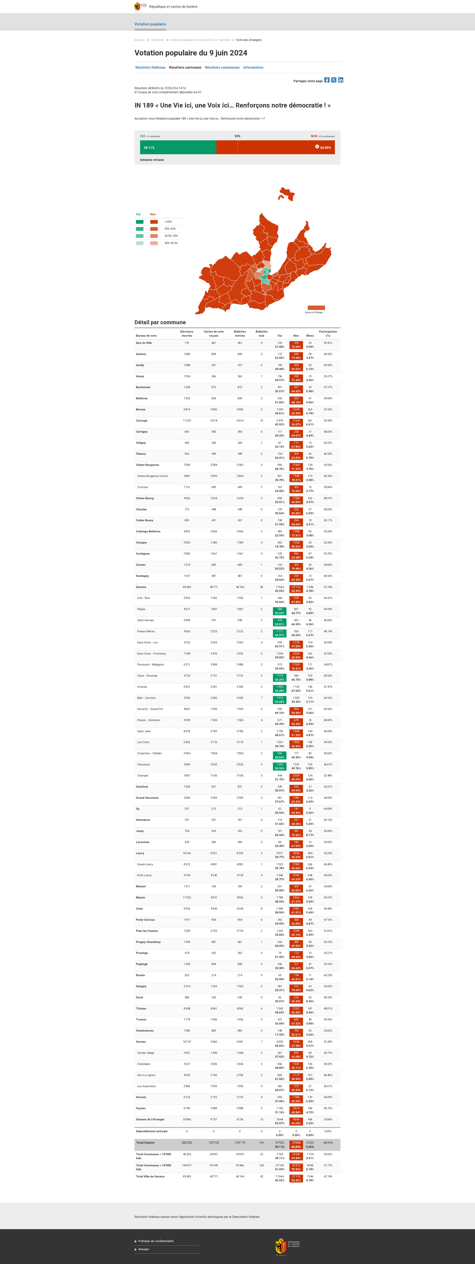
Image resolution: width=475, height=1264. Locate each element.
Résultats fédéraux (150, 67)
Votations (157, 40)
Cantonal (224, 40)
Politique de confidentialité (156, 1241)
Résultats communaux (222, 67)
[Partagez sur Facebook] (327, 81)
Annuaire (143, 1249)
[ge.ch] (142, 6)
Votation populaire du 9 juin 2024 (191, 40)
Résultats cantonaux (185, 67)
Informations (253, 67)
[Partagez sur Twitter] (333, 81)
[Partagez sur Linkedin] (340, 81)
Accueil (139, 40)
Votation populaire (150, 24)
